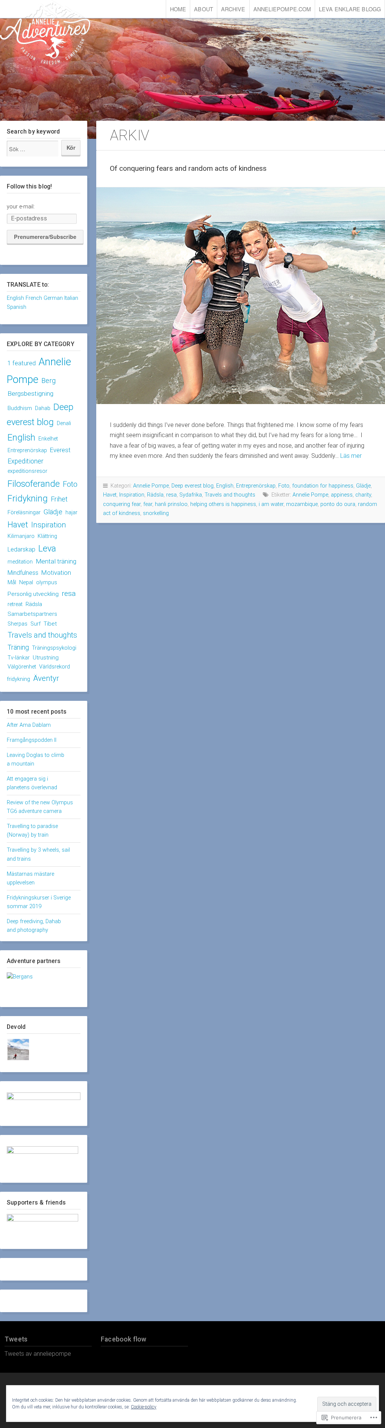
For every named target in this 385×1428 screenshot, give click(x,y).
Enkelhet (48, 439)
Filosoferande (34, 484)
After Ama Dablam (29, 725)
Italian (71, 298)
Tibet (50, 623)
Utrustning (46, 657)
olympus (46, 582)
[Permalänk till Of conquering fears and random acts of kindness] (240, 295)
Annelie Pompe (151, 486)
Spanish (16, 307)
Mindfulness (23, 572)
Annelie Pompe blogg (45, 32)
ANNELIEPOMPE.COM (282, 9)
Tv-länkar (19, 658)
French (34, 298)
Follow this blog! (29, 186)
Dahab (42, 408)
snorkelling (156, 513)
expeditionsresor (27, 471)
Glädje (53, 512)
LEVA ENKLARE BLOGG (350, 9)
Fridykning (28, 498)
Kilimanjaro (21, 536)
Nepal (26, 582)
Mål (12, 582)
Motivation (56, 572)
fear (147, 504)
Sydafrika (190, 495)
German (53, 298)
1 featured (22, 363)
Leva (47, 548)
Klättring (47, 536)
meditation (20, 562)
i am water (271, 504)
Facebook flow (124, 1339)
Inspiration (48, 524)
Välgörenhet (22, 667)
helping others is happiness (223, 504)
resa (69, 593)
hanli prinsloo (171, 504)
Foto (70, 484)
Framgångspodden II (31, 740)
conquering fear (122, 504)
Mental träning (56, 561)
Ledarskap (21, 549)
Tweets (16, 1339)
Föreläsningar (24, 512)
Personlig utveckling (33, 594)
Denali (64, 423)
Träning (18, 647)
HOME (178, 9)
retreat (15, 604)
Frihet (59, 499)
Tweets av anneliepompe (38, 1353)
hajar (71, 512)
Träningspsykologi (54, 647)
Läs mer (351, 455)
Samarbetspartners (32, 614)
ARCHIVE (233, 9)
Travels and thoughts (42, 635)
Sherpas (17, 624)
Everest (60, 450)
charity (363, 495)
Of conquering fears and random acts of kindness (188, 168)
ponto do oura (337, 504)
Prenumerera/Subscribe (45, 236)
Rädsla (34, 604)
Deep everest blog (192, 486)
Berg (48, 380)
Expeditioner (25, 461)
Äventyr (46, 678)
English (15, 298)
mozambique (302, 504)
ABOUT (203, 9)
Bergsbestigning (30, 393)
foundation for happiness (322, 486)
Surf (35, 624)
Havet (18, 524)
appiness (342, 495)
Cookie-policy (143, 1407)
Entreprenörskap (27, 450)
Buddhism (20, 408)
